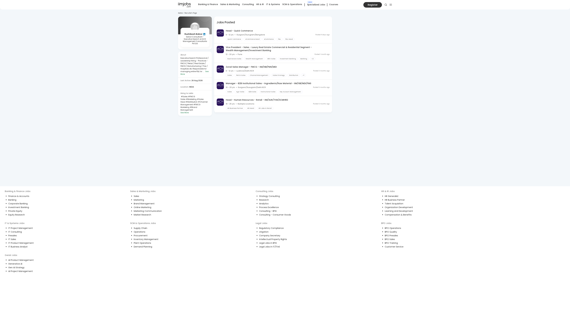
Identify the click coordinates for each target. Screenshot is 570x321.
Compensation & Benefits (398, 214)
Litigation (264, 231)
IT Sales (12, 239)
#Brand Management (188, 108)
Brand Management (144, 203)
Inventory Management (146, 239)
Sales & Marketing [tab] (230, 4)
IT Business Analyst (18, 246)
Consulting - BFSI (268, 211)
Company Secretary (269, 235)
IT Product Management (21, 242)
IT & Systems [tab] (273, 4)
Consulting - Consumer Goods (275, 214)
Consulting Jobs (264, 191)
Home (180, 13)
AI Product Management (21, 260)
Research (264, 199)
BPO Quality (391, 231)
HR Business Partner (395, 199)
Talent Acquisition (394, 203)
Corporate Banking (18, 203)
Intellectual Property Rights (273, 239)
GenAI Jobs (11, 255)
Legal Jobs (261, 223)
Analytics (264, 203)
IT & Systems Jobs (14, 223)
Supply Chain (140, 228)
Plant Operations (142, 242)
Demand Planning (143, 246)
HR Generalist (391, 196)
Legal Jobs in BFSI (268, 242)
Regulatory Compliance (271, 228)
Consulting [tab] (248, 4)
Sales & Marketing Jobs (143, 191)
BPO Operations (393, 228)
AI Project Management (20, 271)
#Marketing (191, 99)
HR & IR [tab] (260, 4)
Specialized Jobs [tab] (316, 4)
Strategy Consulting (269, 196)
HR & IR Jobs (388, 191)
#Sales (184, 96)
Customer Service (394, 246)
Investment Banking (18, 207)
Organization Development (399, 207)
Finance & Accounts (18, 196)
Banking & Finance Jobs (17, 191)
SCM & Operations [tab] (292, 4)
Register (373, 5)
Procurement (141, 235)
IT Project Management (20, 228)
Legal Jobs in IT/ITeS (269, 246)
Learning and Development (399, 211)
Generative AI (15, 263)
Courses (333, 4)
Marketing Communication (148, 211)
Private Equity (15, 211)
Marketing (139, 199)
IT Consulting (15, 231)
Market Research (142, 214)
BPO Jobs (386, 223)
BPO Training (391, 242)
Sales (136, 196)
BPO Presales (391, 235)
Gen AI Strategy (16, 267)
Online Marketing (142, 207)
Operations (139, 231)
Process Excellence (269, 207)
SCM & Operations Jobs (143, 223)
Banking (12, 199)
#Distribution (191, 102)
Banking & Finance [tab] (208, 4)
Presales (12, 235)
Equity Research (16, 214)
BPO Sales (390, 239)
